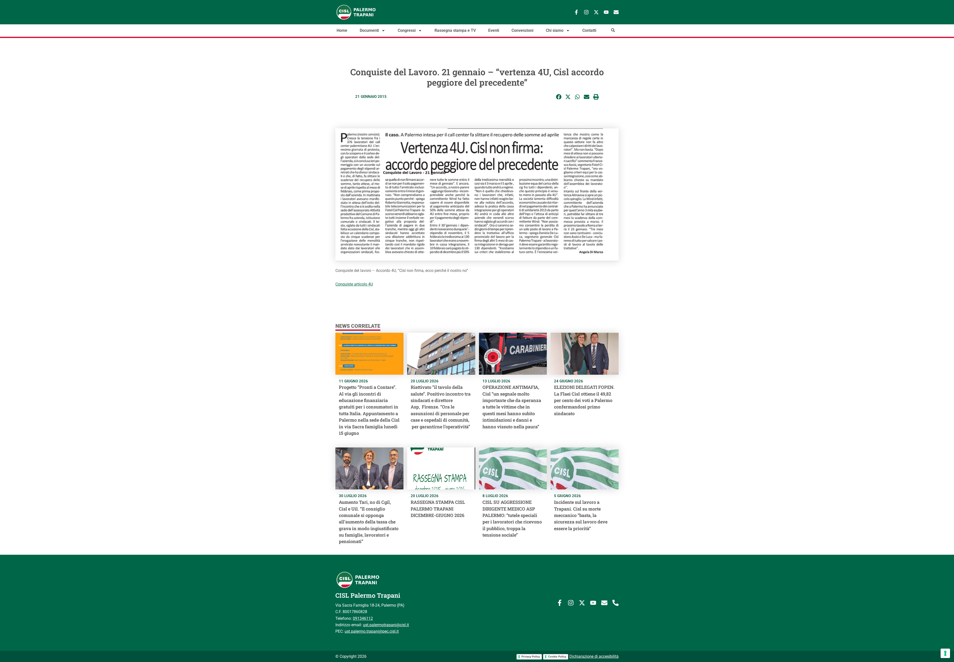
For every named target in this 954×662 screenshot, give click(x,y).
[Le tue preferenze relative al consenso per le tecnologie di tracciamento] (945, 653)
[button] (559, 97)
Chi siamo (554, 31)
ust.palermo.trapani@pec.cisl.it (372, 631)
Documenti (369, 31)
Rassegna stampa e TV (455, 31)
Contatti (589, 31)
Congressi (407, 31)
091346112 (363, 618)
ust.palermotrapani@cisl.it (386, 625)
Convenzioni (522, 31)
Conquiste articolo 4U (354, 284)
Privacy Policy (530, 656)
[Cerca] (613, 30)
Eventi (493, 31)
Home (342, 31)
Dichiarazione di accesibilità (594, 656)
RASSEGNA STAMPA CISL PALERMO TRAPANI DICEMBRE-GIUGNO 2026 (438, 508)
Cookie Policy (557, 656)
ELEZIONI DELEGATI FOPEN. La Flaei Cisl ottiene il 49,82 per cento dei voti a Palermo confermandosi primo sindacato (584, 400)
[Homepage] (372, 12)
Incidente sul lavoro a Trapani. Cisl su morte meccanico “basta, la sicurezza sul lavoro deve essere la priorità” (580, 515)
